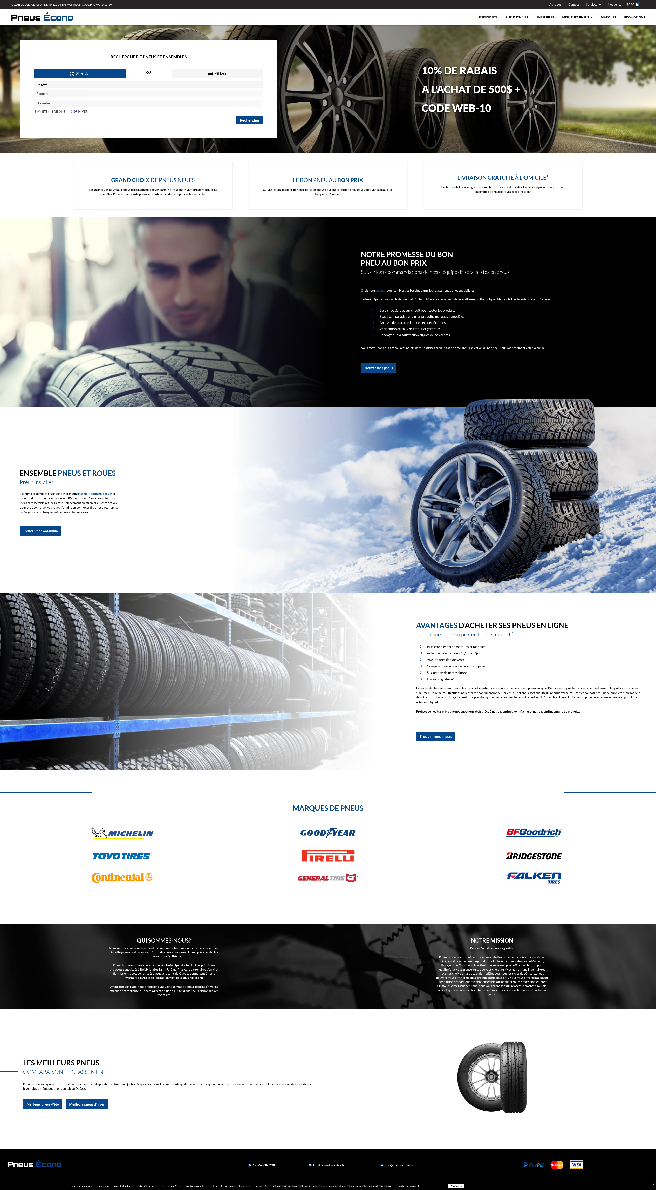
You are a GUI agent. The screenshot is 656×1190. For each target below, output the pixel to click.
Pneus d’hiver (517, 17)
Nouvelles (614, 4)
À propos (555, 4)
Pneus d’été (488, 17)
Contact (573, 4)
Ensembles (545, 17)
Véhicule (220, 73)
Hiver (83, 111)
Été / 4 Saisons (53, 111)
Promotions (634, 17)
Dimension (83, 73)
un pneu (380, 290)
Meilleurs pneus (575, 17)
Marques (608, 17)
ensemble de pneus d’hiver (94, 493)
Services (591, 4)
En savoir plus (413, 1186)
